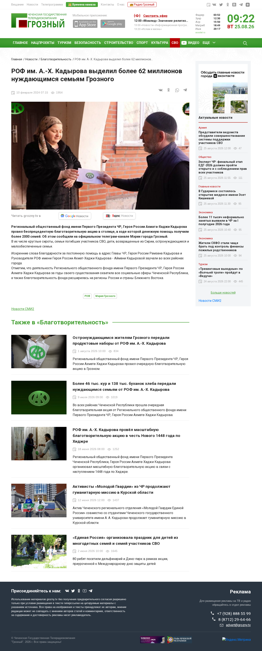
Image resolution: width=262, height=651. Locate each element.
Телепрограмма (52, 4)
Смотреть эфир (155, 16)
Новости (32, 4)
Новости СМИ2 (22, 309)
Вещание (17, 4)
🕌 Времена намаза (82, 4)
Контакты (107, 4)
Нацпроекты (42, 43)
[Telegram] (185, 92)
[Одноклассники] (169, 92)
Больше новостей (223, 293)
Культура (159, 43)
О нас (120, 4)
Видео (193, 43)
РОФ (87, 296)
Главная (16, 59)
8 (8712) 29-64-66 (234, 619)
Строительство (118, 43)
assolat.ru (200, 32)
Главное (20, 43)
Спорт (142, 43)
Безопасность (88, 43)
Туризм (64, 43)
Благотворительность (56, 59)
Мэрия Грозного (105, 296)
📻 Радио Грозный (142, 4)
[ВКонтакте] (161, 92)
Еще (206, 43)
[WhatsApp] (177, 92)
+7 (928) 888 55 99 (234, 613)
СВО (175, 43)
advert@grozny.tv (238, 625)
